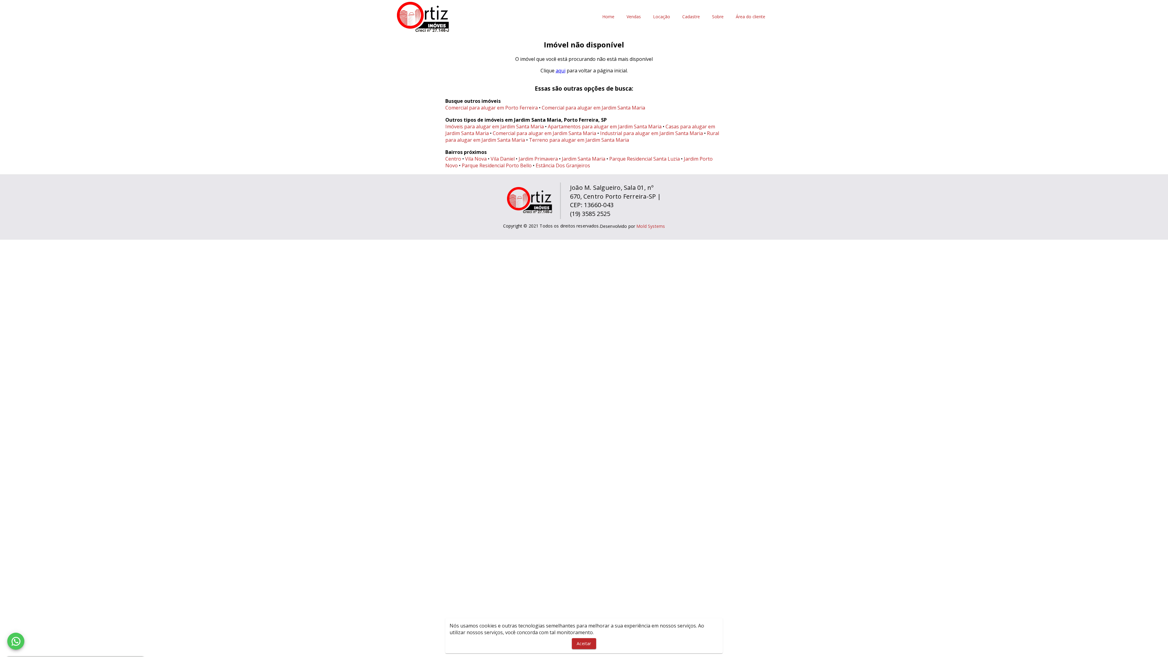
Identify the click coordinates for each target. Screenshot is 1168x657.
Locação (661, 16)
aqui (560, 70)
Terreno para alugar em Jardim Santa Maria (579, 140)
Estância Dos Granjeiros (563, 165)
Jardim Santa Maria (583, 158)
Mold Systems (650, 226)
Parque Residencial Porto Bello (497, 165)
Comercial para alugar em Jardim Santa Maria (593, 107)
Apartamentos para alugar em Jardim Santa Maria (605, 126)
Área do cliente (750, 16)
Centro (453, 158)
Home (608, 16)
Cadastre (691, 16)
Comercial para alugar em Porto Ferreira (491, 107)
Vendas (634, 16)
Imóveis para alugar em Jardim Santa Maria (494, 126)
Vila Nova (476, 158)
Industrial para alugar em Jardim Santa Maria (651, 133)
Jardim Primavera (538, 158)
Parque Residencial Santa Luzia (644, 158)
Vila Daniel (503, 158)
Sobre (718, 16)
